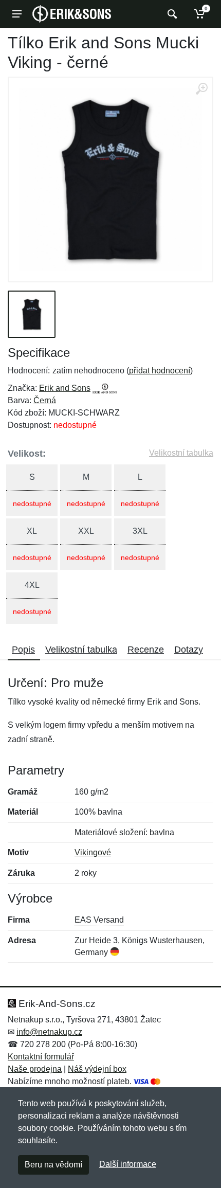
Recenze (145, 649)
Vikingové (93, 852)
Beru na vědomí (53, 1164)
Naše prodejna (35, 1069)
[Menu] (17, 14)
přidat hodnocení (159, 370)
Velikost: (27, 453)
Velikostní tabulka (181, 452)
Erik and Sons (64, 388)
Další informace (127, 1164)
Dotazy (188, 649)
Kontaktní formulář (41, 1056)
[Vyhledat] (171, 14)
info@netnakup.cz (49, 1032)
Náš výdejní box (97, 1069)
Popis (23, 649)
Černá (44, 400)
